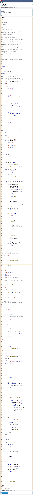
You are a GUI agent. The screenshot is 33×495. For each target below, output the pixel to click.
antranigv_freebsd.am (8, 7)
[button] (32, 1)
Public (6, 5)
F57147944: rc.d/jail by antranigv (7, 12)
